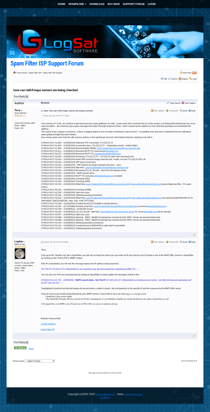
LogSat (18, 241)
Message (45, 103)
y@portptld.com (150, 212)
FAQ (165, 79)
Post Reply (19, 96)
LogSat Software (48, 324)
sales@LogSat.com (133, 394)
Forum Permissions (188, 361)
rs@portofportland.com (103, 176)
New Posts (187, 73)
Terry (17, 110)
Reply (193, 111)
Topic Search (174, 103)
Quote (184, 111)
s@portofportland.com (156, 206)
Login (194, 79)
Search (174, 79)
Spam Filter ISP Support (52, 73)
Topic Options (190, 103)
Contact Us (105, 397)
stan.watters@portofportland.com (146, 184)
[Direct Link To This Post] (42, 111)
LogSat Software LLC (105, 394)
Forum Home (21, 73)
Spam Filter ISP (35, 73)
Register (185, 79)
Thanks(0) (173, 111)
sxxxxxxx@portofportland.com (107, 154)
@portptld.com (111, 151)
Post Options (159, 111)
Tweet (31, 349)
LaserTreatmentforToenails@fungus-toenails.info (118, 148)
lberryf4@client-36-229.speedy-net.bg (117, 212)
